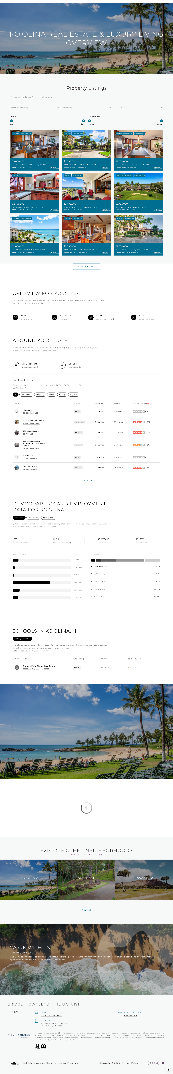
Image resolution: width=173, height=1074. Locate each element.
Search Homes (86, 267)
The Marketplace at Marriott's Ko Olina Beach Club (34, 443)
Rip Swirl (26, 410)
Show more (86, 481)
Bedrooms (119, 108)
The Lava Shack (30, 431)
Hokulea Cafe (29, 466)
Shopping (41, 394)
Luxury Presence (68, 1063)
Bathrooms (67, 108)
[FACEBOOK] (150, 1063)
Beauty (63, 394)
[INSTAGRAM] (156, 1063)
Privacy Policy (130, 1063)
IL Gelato (27, 456)
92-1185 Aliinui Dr (31, 413)
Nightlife (74, 394)
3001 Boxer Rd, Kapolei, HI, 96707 (36, 669)
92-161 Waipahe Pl (31, 423)
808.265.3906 (130, 1015)
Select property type (20, 108)
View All (87, 910)
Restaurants (27, 394)
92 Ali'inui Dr (28, 434)
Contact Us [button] (22, 972)
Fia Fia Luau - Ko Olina (32, 421)
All (16, 394)
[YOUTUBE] (163, 1063)
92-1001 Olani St (30, 469)
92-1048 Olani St (30, 459)
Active (52, 394)
